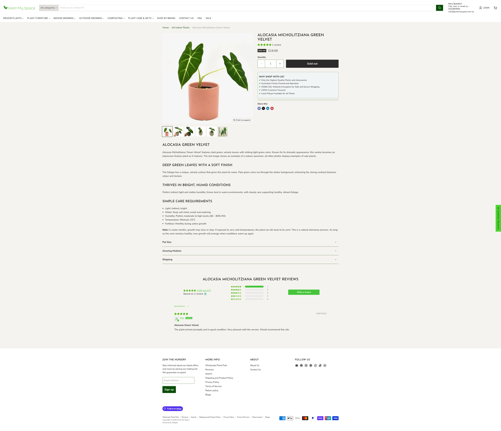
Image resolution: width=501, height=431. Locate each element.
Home (165, 27)
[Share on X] (263, 108)
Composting (115, 18)
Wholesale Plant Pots (216, 365)
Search (208, 373)
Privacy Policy (212, 382)
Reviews (209, 369)
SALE (208, 18)
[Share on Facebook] (259, 108)
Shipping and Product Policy (219, 377)
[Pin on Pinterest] (272, 108)
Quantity (262, 57)
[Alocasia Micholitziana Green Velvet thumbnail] (178, 131)
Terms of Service (213, 386)
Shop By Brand (166, 18)
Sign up (169, 389)
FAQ (200, 18)
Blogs (208, 394)
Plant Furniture (38, 18)
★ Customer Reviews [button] (498, 218)
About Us (254, 365)
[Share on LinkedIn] (267, 108)
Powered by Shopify (170, 422)
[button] (265, 44)
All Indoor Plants (180, 27)
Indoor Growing (63, 18)
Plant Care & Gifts (140, 18)
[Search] (439, 8)
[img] (181, 313)
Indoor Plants (12, 18)
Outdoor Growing (91, 18)
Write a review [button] (304, 292)
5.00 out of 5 (204, 290)
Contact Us (186, 18)
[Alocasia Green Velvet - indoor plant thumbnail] (167, 131)
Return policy (211, 390)
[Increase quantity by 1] (280, 64)
